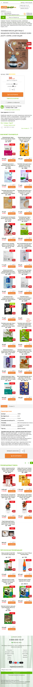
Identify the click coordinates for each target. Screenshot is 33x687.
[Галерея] (28, 463)
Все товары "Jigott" (7, 123)
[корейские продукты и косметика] (1, 5)
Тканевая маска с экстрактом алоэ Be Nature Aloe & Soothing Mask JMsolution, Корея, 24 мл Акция (24, 299)
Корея (19, 418)
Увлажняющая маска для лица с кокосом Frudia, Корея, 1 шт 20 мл (24, 139)
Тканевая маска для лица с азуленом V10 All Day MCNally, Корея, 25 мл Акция (24, 166)
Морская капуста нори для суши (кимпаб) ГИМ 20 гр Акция (8, 607)
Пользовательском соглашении (19, 683)
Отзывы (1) (12, 406)
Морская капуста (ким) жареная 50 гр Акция (24, 580)
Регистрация (28, 2)
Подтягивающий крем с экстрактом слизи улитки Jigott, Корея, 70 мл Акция (8, 523)
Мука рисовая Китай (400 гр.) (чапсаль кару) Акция (8, 553)
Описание (4, 406)
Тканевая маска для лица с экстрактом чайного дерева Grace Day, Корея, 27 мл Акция (8, 325)
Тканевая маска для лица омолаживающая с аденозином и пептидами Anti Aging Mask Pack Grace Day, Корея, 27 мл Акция (8, 193)
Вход (23, 2)
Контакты (5, 2)
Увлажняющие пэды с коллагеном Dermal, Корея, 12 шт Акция (8, 139)
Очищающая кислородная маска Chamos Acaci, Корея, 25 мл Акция (8, 218)
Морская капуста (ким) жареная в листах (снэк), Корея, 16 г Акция (8, 581)
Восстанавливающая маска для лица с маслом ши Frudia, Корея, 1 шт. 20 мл (24, 378)
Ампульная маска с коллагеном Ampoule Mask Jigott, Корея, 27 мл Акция (8, 351)
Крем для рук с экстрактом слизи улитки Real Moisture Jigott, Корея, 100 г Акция (8, 496)
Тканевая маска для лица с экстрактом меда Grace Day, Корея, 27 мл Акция (24, 351)
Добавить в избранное (13, 102)
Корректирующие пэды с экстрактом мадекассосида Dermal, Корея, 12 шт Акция (8, 378)
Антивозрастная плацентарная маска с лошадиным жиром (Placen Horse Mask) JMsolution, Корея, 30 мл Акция (8, 299)
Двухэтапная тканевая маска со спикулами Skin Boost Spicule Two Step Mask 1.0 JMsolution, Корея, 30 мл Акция (8, 246)
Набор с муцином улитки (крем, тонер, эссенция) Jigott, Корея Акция (8, 469)
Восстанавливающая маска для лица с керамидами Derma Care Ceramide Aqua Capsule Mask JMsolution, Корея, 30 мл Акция (24, 246)
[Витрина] (31, 463)
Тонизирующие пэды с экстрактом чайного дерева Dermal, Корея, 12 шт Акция (24, 219)
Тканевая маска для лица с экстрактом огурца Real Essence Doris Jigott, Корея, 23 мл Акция (24, 325)
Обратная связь (17, 642)
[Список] (25, 463)
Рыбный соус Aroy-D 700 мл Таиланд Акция (24, 553)
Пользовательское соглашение (16, 675)
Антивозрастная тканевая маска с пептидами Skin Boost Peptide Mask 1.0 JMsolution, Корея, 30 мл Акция (24, 272)
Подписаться (16, 673)
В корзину (13, 94)
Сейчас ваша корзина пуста (10, 13)
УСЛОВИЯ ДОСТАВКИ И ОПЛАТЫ (12, 109)
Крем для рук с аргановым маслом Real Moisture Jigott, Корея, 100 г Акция (24, 496)
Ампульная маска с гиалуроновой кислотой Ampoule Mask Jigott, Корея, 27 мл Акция (8, 272)
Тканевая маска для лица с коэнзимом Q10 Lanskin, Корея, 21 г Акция (24, 192)
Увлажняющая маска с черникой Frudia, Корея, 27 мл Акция (8, 165)
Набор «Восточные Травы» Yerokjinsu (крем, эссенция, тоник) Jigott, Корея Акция (24, 469)
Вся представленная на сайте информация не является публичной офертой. (16, 646)
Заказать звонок (24, 8)
